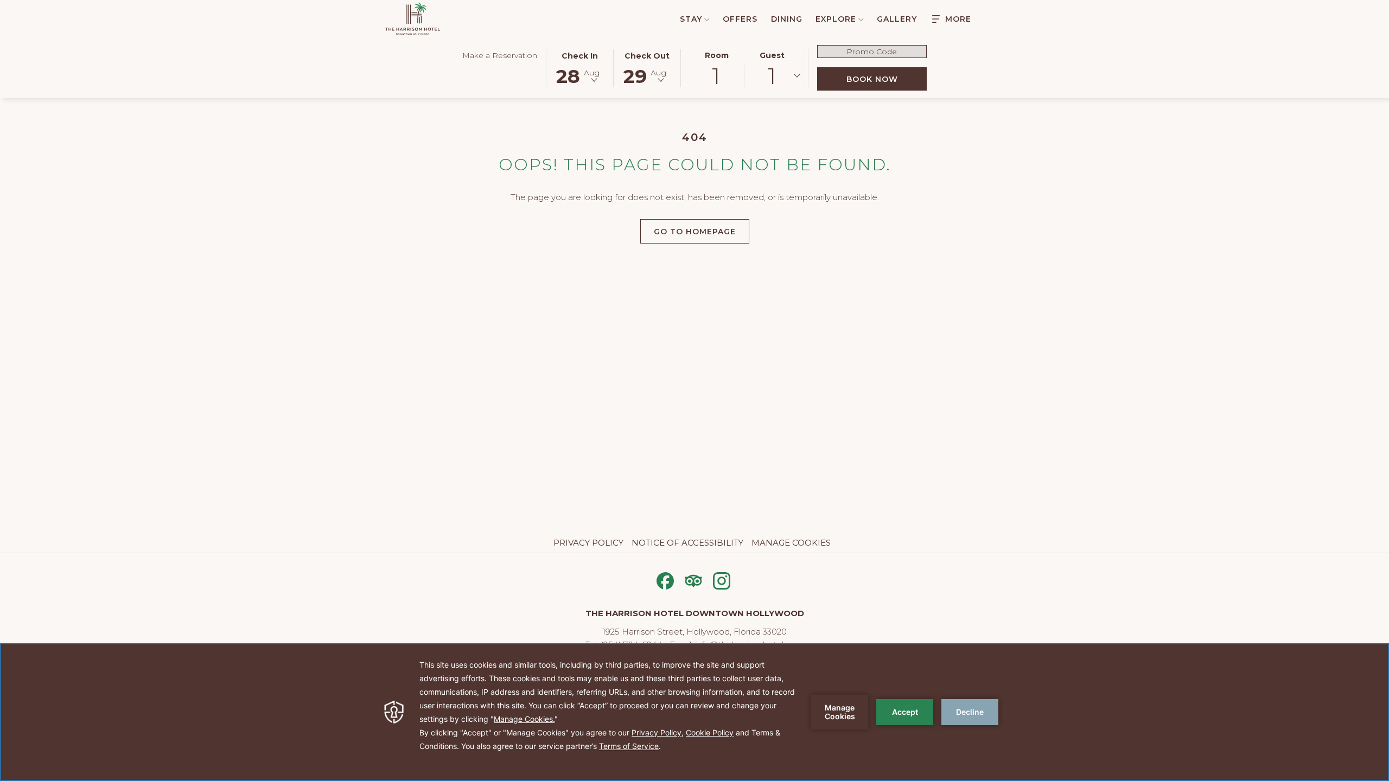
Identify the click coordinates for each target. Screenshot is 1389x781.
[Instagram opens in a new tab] (721, 579)
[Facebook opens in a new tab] (665, 579)
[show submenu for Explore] (861, 18)
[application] (694, 712)
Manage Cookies (791, 542)
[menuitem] (688, 18)
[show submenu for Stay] (707, 18)
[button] (580, 67)
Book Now (886, 79)
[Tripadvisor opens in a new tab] (693, 579)
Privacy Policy (588, 542)
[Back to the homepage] (412, 18)
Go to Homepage (695, 231)
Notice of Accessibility (687, 542)
